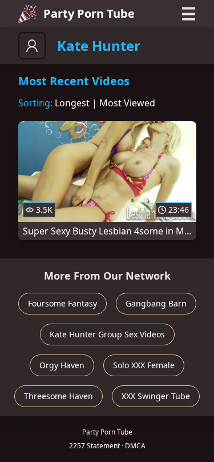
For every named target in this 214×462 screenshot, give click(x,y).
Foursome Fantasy (62, 303)
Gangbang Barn (156, 303)
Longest (72, 103)
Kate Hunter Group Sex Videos (107, 334)
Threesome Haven (58, 396)
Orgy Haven (61, 365)
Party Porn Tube (89, 13)
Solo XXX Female (144, 365)
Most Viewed (127, 103)
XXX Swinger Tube (156, 396)
